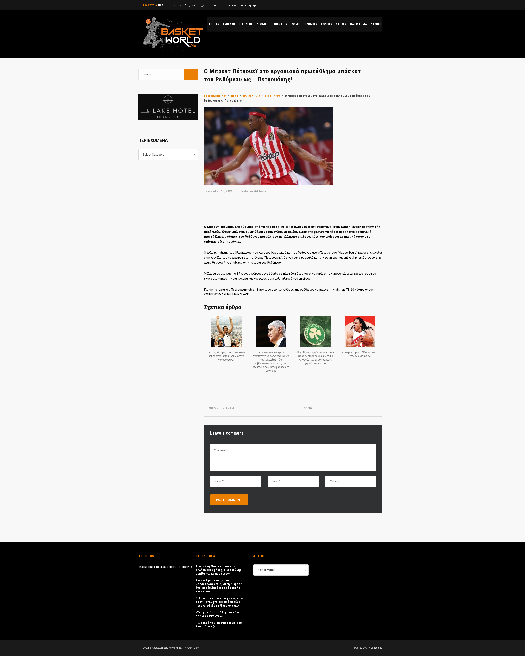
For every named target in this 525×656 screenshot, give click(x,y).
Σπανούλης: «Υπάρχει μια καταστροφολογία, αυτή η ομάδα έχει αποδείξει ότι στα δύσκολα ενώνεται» (219, 586)
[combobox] (168, 154)
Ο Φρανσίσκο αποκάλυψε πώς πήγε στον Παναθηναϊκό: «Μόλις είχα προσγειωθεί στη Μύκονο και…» (219, 602)
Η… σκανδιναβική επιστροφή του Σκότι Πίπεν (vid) (219, 624)
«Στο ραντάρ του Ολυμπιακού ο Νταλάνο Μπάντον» (217, 614)
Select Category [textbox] (153, 154)
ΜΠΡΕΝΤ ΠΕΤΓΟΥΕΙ (221, 408)
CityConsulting (374, 647)
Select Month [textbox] (266, 570)
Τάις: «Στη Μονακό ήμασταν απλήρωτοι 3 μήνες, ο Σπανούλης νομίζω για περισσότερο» (218, 570)
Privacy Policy (191, 647)
